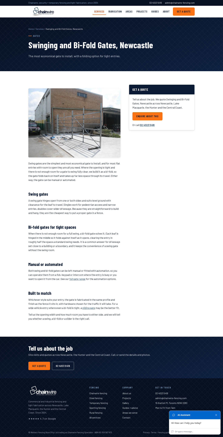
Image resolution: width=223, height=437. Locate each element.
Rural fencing (95, 412)
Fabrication (115, 11)
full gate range (77, 278)
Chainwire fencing (98, 393)
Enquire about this (147, 116)
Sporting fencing (97, 407)
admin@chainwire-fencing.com (180, 2)
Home (31, 29)
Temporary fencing (98, 402)
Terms (153, 432)
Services (99, 11)
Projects (142, 11)
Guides (155, 11)
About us (126, 393)
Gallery (125, 402)
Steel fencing (95, 398)
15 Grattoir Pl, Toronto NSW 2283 (171, 402)
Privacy (146, 432)
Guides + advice (130, 407)
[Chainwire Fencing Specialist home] (43, 12)
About (166, 11)
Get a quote (184, 11)
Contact (126, 417)
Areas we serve (129, 412)
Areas (129, 11)
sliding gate (88, 307)
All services (95, 417)
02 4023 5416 (155, 2)
